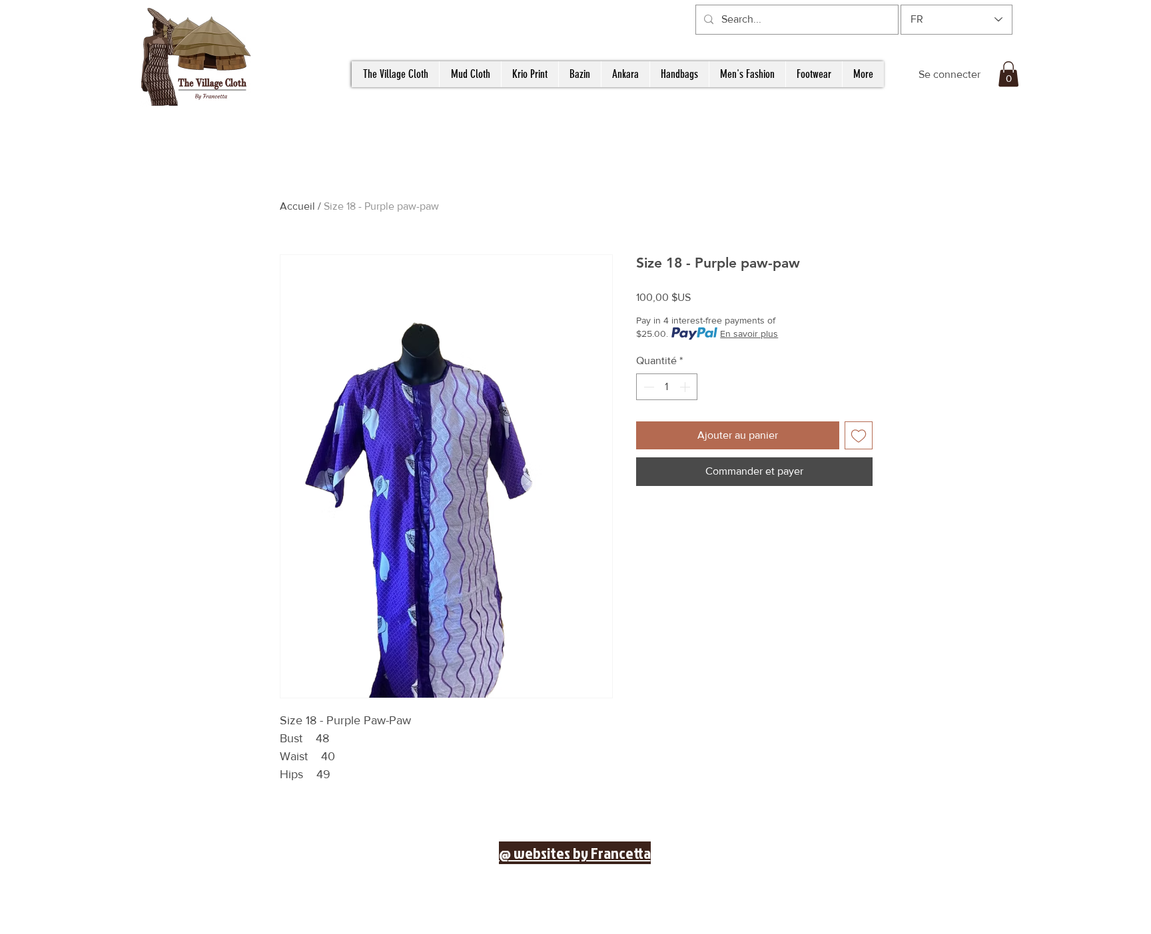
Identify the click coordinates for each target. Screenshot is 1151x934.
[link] (1008, 74)
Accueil (297, 206)
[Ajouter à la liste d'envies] (859, 435)
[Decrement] (647, 386)
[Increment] (686, 386)
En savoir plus (749, 333)
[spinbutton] (667, 386)
